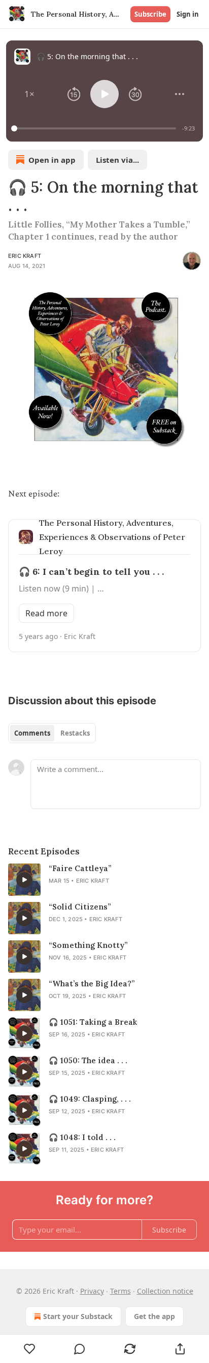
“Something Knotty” (88, 945)
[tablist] (52, 733)
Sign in (188, 14)
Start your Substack (78, 1316)
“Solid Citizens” (80, 907)
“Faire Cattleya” (80, 868)
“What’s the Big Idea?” (92, 983)
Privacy (92, 1291)
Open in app (52, 160)
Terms (120, 1291)
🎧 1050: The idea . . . (88, 1060)
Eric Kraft (24, 255)
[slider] (95, 128)
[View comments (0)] (80, 1349)
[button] (29, 94)
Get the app (154, 1316)
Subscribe (150, 14)
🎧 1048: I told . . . (82, 1137)
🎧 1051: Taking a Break (93, 1022)
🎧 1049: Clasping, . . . (90, 1099)
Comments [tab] (32, 733)
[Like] (29, 1349)
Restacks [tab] (75, 733)
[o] (24, 880)
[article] (104, 880)
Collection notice (165, 1291)
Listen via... (117, 160)
